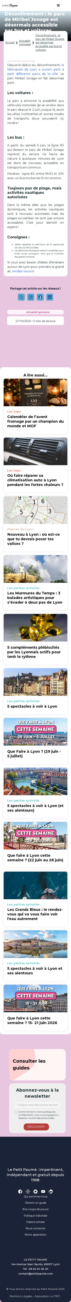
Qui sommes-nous (35, 1196)
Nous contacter (36, 1228)
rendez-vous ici (23, 271)
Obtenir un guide (35, 1202)
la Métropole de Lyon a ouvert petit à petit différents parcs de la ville (35, 69)
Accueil (10, 42)
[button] (56, 5)
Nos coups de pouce (35, 1209)
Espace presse (35, 1222)
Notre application (35, 1234)
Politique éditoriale (35, 1215)
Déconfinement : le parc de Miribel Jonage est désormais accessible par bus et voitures (50, 42)
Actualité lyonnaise (25, 42)
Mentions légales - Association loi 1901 (34, 1296)
